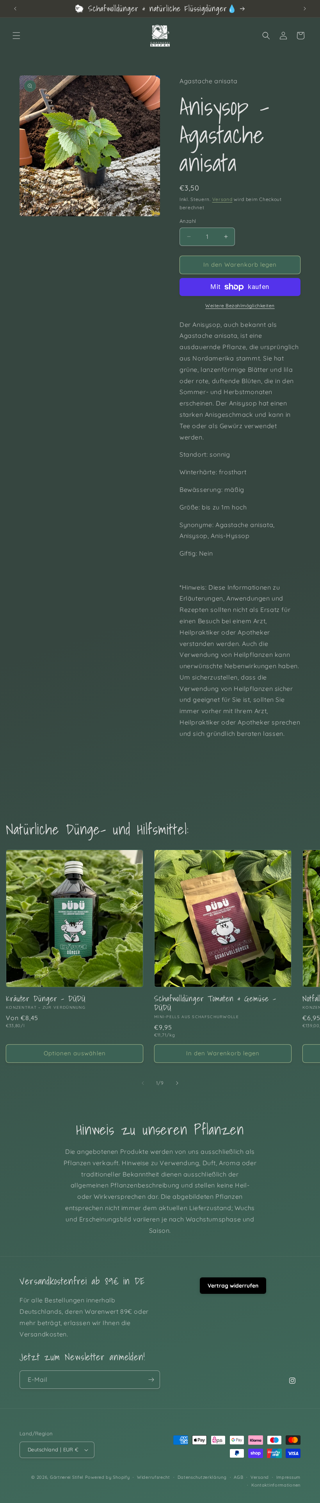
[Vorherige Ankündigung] (15, 8)
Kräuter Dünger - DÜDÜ (45, 998)
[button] (16, 35)
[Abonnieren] (151, 1379)
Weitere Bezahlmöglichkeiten (240, 305)
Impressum (288, 1477)
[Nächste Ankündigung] (304, 8)
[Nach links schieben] (142, 1083)
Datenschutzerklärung (202, 1477)
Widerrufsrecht (153, 1477)
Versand (222, 199)
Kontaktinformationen (275, 1485)
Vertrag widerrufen (233, 1285)
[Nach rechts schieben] (177, 1083)
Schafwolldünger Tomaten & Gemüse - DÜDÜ (215, 1003)
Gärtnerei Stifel (67, 1477)
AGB (238, 1477)
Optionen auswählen (75, 1053)
